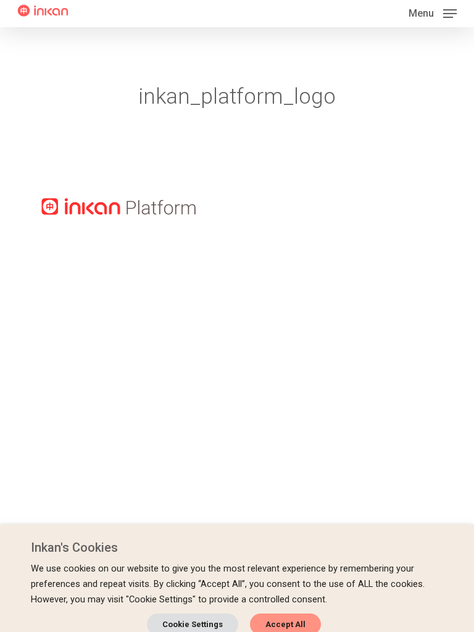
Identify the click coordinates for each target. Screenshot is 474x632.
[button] (433, 12)
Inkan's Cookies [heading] (74, 547)
